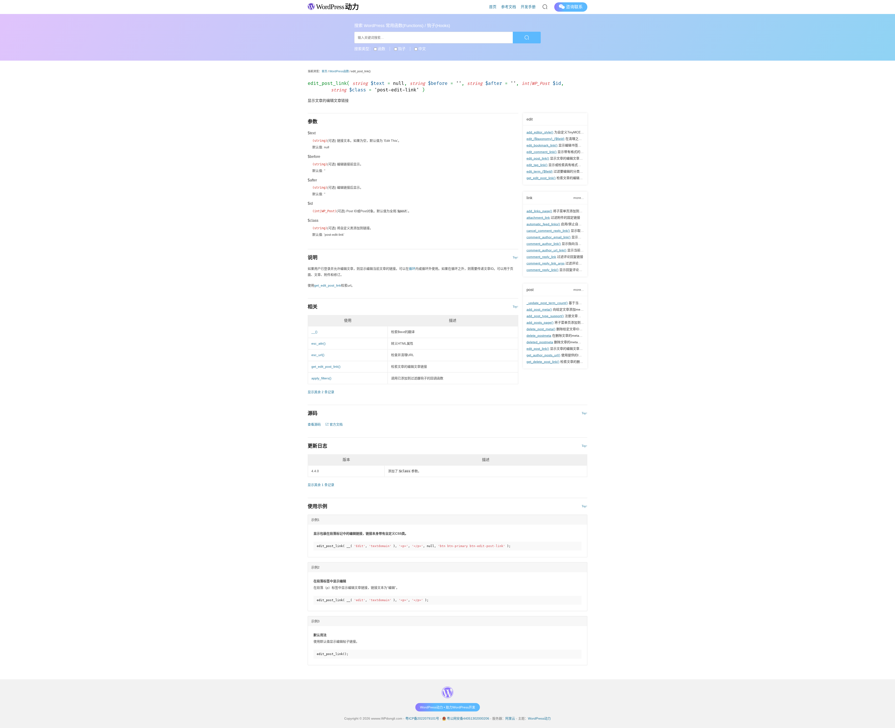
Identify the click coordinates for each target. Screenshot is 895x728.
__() (314, 332)
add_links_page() (539, 211)
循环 (412, 268)
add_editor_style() (540, 132)
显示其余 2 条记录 (321, 392)
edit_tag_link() (537, 165)
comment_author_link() (544, 244)
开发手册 (528, 7)
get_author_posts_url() (543, 355)
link (529, 198)
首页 (492, 7)
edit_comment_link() (542, 152)
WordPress (336, 6)
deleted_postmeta (540, 342)
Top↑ (515, 257)
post (530, 290)
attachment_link (538, 217)
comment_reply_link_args (546, 263)
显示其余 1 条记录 (321, 485)
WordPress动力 (539, 718)
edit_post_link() (538, 158)
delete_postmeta (539, 335)
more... (578, 198)
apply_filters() (321, 378)
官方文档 (336, 424)
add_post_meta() (539, 309)
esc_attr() (318, 343)
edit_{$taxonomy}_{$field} (546, 139)
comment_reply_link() (542, 270)
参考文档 (508, 7)
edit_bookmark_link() (542, 145)
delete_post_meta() (541, 329)
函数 (381, 49)
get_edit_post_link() (541, 178)
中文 (421, 49)
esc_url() (317, 355)
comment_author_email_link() (549, 237)
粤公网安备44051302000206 (468, 718)
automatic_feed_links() (543, 224)
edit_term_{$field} (540, 171)
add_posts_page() (540, 322)
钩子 (401, 49)
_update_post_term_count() (547, 303)
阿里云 (510, 718)
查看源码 (314, 424)
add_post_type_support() (545, 316)
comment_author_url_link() (546, 250)
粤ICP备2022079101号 (422, 718)
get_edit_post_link (327, 285)
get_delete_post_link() (543, 362)
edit (530, 119)
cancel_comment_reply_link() (548, 230)
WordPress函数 (339, 71)
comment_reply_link (541, 257)
